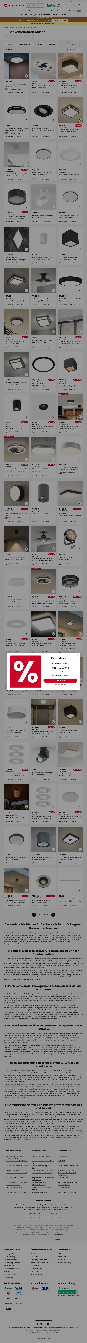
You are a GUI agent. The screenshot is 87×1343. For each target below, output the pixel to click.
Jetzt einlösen (60, 681)
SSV (60, 675)
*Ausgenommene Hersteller (60, 684)
